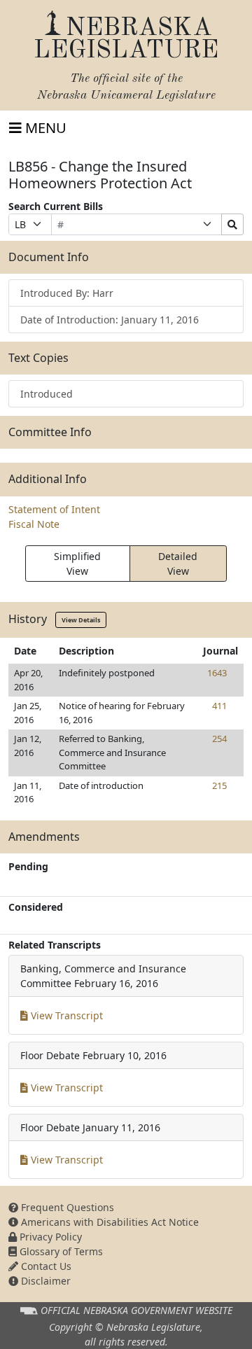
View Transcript (65, 1015)
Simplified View (77, 564)
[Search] (232, 224)
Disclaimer (44, 1280)
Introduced (46, 393)
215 (219, 785)
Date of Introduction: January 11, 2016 (109, 319)
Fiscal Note (33, 524)
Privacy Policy (49, 1236)
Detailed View (177, 564)
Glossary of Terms (60, 1251)
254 (219, 738)
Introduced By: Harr (66, 293)
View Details (81, 619)
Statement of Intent (54, 509)
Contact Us (44, 1266)
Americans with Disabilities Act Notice (108, 1222)
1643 (217, 672)
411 (219, 705)
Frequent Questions (66, 1207)
